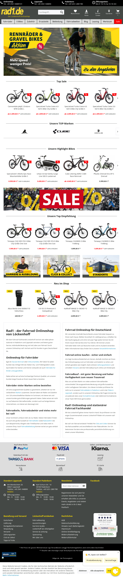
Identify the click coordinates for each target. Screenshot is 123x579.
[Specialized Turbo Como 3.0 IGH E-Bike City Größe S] (104, 96)
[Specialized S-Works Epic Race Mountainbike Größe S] (19, 163)
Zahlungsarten (9, 534)
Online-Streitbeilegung (71, 532)
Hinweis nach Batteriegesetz (73, 526)
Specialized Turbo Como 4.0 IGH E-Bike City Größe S (47, 107)
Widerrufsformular (69, 537)
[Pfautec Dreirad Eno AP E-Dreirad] (104, 163)
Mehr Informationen (11, 575)
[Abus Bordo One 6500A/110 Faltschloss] (19, 298)
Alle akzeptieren (97, 570)
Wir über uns (38, 537)
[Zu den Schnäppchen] (61, 199)
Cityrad (14, 362)
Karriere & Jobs (39, 526)
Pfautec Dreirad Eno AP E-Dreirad (104, 175)
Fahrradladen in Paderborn (90, 390)
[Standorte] (101, 266)
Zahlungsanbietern (104, 365)
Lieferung (7, 523)
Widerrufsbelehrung (70, 534)
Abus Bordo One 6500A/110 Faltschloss (19, 309)
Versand (76, 368)
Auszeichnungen (39, 523)
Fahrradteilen (33, 421)
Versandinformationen (107, 348)
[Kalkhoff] (99, 131)
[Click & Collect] (61, 266)
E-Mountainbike (33, 362)
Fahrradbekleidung (28, 426)
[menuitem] (51, 13)
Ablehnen (83, 570)
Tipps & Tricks (9, 540)
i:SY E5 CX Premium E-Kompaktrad (47, 309)
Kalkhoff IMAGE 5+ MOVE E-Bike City (104, 309)
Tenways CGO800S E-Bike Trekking (76, 242)
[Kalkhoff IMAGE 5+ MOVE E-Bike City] (104, 298)
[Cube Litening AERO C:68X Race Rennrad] (75, 163)
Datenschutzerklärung (70, 523)
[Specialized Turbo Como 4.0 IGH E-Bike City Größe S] (47, 96)
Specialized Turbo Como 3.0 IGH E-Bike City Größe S (104, 107)
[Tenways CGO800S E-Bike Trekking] (75, 231)
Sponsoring (37, 534)
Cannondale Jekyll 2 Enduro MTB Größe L (19, 107)
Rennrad (21, 362)
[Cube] (25, 131)
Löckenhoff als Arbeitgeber (43, 529)
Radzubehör (47, 421)
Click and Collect (102, 423)
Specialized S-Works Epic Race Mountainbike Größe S (19, 175)
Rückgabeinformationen (13, 526)
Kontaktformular (89, 396)
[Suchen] (61, 12)
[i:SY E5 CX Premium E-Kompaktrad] (47, 298)
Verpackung (8, 529)
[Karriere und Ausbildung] (22, 266)
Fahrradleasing (39, 520)
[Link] (61, 52)
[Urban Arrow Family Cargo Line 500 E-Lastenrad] (47, 163)
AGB (63, 520)
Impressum (66, 529)
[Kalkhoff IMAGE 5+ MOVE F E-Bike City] (75, 298)
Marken (18, 392)
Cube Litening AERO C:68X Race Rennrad (75, 175)
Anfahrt (10, 491)
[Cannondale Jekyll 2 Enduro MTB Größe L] (19, 96)
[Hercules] (62, 131)
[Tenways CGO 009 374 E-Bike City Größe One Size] (19, 231)
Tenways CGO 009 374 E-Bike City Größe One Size (19, 242)
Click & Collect (9, 537)
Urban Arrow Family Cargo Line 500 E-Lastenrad (47, 175)
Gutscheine (8, 520)
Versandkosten (56, 548)
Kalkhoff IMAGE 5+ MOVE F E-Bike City (75, 309)
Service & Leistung (40, 532)
